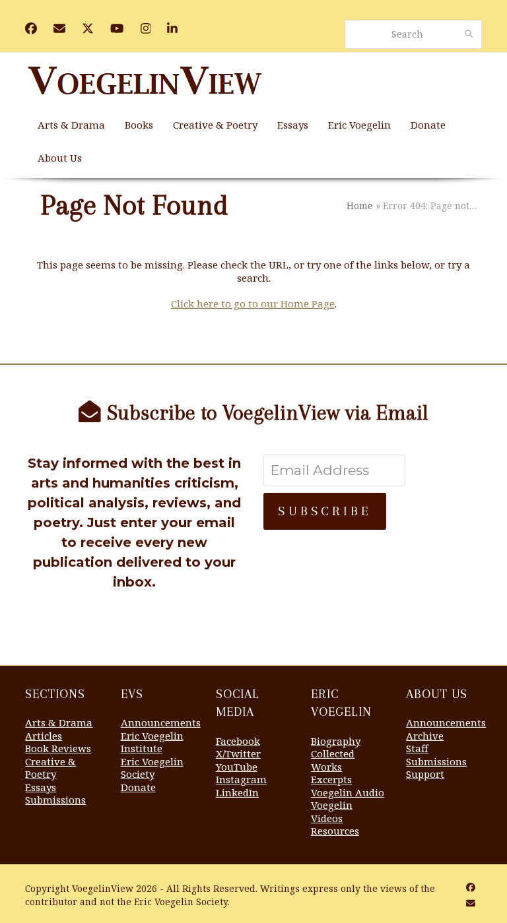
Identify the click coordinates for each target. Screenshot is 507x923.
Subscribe (325, 511)
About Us (436, 694)
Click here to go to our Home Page (253, 303)
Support (425, 773)
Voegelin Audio (347, 792)
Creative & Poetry (50, 768)
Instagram (241, 779)
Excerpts (331, 779)
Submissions (55, 799)
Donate (138, 787)
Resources (335, 830)
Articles (43, 735)
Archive (425, 735)
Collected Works (333, 760)
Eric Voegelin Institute (152, 742)
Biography (335, 741)
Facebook (238, 741)
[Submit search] (469, 34)
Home (360, 205)
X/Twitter (238, 753)
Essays (40, 787)
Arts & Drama (58, 722)
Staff (417, 748)
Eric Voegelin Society (152, 768)
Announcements (161, 722)
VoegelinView (102, 888)
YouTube (236, 766)
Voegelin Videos (332, 811)
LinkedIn (237, 792)
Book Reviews (58, 748)
